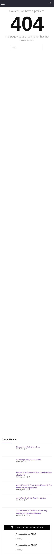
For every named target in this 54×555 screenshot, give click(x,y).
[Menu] (3, 3)
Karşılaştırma (20, 477)
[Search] (50, 3)
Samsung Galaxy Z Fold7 (26, 545)
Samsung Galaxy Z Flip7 (26, 534)
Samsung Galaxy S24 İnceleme (28, 460)
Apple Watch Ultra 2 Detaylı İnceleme (31, 498)
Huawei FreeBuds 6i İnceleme (28, 447)
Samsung (19, 539)
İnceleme (19, 449)
